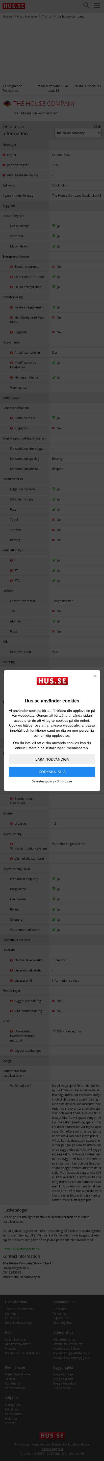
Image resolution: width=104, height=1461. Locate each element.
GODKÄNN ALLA (52, 771)
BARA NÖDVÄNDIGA (52, 759)
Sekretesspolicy (43, 781)
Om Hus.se (64, 781)
